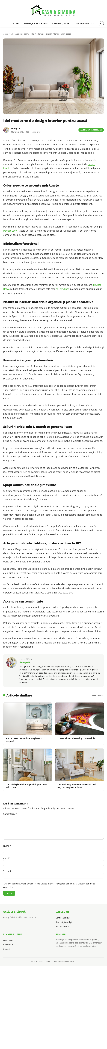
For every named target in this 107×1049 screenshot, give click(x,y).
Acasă (5, 34)
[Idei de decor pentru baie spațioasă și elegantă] (27, 719)
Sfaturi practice (85, 23)
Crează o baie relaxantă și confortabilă (76, 738)
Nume (7, 845)
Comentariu (10, 813)
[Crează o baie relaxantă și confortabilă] (79, 719)
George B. (16, 128)
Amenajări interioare (36, 23)
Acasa (16, 23)
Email (6, 858)
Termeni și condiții (64, 922)
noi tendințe (62, 288)
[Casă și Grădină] (53, 10)
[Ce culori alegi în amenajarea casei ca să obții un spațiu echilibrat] (79, 765)
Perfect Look (10, 230)
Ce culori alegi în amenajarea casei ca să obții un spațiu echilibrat (77, 785)
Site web (7, 871)
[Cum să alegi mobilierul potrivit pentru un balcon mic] (27, 765)
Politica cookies (62, 926)
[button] (101, 23)
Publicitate (8, 944)
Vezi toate (97, 695)
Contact (6, 949)
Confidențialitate (63, 917)
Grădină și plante (62, 23)
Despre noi (8, 940)
